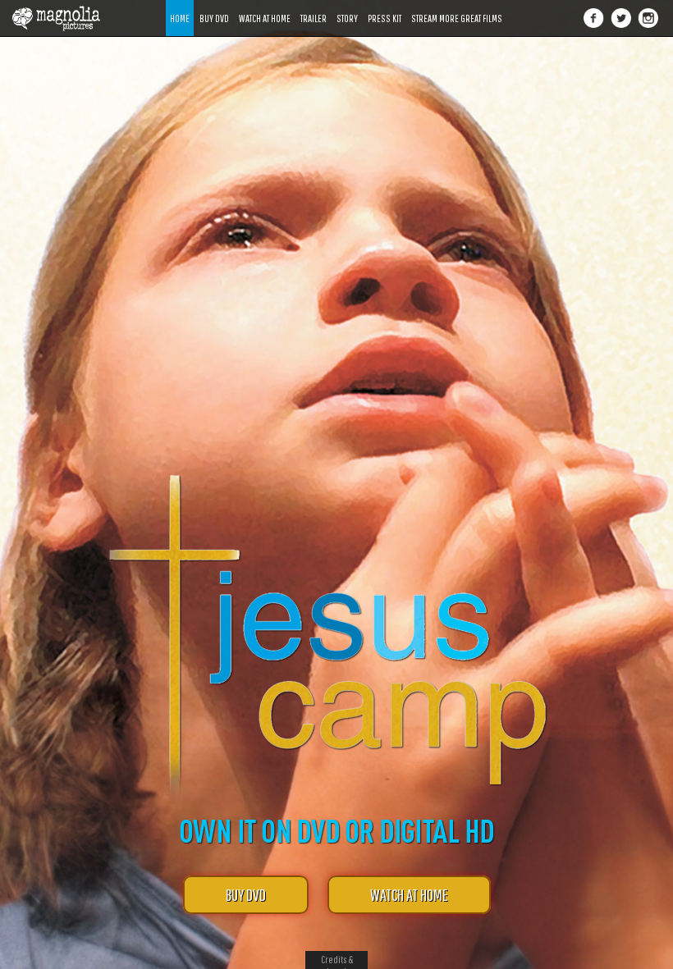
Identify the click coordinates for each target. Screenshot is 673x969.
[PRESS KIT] (384, 6)
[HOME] (180, 6)
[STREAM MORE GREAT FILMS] (456, 6)
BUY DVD (246, 894)
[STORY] (347, 6)
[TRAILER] (313, 6)
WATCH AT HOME (409, 894)
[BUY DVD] (214, 6)
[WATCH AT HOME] (265, 6)
